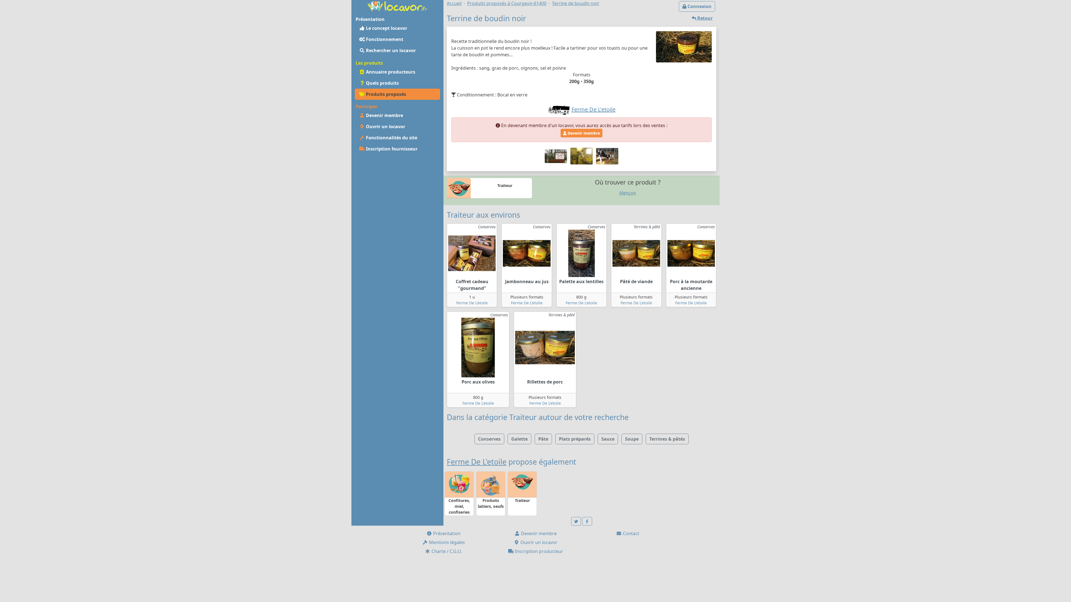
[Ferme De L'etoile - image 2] (582, 156)
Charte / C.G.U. (446, 551)
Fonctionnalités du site (391, 138)
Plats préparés (575, 439)
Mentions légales (446, 542)
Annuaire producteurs (390, 72)
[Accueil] (397, 6)
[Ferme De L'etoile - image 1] (556, 156)
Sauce (607, 439)
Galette (519, 439)
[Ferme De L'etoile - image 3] (607, 156)
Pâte (543, 439)
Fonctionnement (384, 39)
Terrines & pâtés (667, 439)
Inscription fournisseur (391, 149)
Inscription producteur (538, 551)
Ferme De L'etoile (472, 302)
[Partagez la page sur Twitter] (576, 521)
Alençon (627, 193)
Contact (630, 533)
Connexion (698, 6)
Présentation (446, 533)
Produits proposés (385, 94)
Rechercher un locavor (390, 50)
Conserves (489, 439)
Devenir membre (384, 115)
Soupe (632, 439)
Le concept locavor (386, 28)
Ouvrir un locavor (385, 126)
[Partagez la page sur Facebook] (587, 521)
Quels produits (382, 83)
